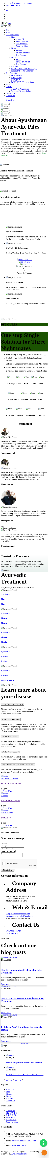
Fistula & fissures (11, 778)
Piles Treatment (22, 41)
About (8, 32)
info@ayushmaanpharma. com (24, 1141)
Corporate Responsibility (21, 91)
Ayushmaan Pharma (19, 1154)
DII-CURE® (16, 78)
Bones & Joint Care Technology (24, 68)
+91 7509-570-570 (13, 5)
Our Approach (22, 44)
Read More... (6, 984)
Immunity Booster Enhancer (22, 71)
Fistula (13, 57)
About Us (10, 1089)
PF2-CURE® (16, 75)
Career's (9, 87)
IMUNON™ (11, 1120)
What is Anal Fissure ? (10, 752)
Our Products (11, 73)
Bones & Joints (7, 680)
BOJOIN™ (15, 80)
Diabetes (14, 66)
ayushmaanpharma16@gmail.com (19, 916)
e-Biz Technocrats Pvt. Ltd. (38, 1152)
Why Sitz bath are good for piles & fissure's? (18, 765)
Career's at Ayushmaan (20, 89)
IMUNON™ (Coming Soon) (22, 82)
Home (8, 30)
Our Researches (12, 35)
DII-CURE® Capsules (10, 801)
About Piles (20, 39)
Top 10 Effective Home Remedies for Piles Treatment (24, 1075)
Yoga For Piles (22, 46)
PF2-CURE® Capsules (11, 783)
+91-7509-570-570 (13, 931)
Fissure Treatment (23, 53)
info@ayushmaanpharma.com (20, 3)
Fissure (14, 48)
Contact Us (10, 93)
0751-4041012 (12, 933)
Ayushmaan (5, 594)
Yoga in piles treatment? (11, 719)
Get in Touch (8, 870)
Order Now (10, 96)
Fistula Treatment (23, 62)
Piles (13, 37)
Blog (8, 84)
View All (24, 1043)
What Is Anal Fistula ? (10, 737)
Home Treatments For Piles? (12, 704)
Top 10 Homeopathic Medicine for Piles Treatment (24, 1063)
